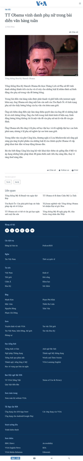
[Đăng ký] (32, 230)
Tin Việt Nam (10, 259)
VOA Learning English (52, 362)
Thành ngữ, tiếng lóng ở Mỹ (16, 362)
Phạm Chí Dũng (11, 313)
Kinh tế (45, 273)
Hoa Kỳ (8, 286)
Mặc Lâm (9, 304)
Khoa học (46, 281)
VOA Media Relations (13, 452)
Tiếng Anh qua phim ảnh (14, 357)
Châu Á (8, 281)
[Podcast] (27, 230)
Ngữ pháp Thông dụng (14, 353)
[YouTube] (34, 458)
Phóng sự (8, 335)
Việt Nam (9, 273)
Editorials (46, 452)
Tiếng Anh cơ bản (12, 349)
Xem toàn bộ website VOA (15, 398)
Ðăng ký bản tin (11, 245)
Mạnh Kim (9, 299)
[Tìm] (69, 458)
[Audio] (52, 458)
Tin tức (8, 9)
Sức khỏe (46, 286)
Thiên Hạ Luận (48, 304)
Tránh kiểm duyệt (12, 430)
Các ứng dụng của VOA (52, 412)
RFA (44, 448)
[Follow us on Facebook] (7, 230)
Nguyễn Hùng (10, 308)
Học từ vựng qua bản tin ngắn (17, 366)
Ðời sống (46, 277)
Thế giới (8, 277)
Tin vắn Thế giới (49, 326)
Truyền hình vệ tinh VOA (15, 326)
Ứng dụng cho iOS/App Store (16, 412)
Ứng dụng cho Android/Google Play (19, 416)
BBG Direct (9, 443)
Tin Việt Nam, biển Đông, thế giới (18, 331)
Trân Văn (46, 308)
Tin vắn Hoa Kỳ (49, 331)
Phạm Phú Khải (49, 299)
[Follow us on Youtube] (17, 230)
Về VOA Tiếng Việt (13, 380)
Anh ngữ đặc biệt (49, 349)
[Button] (73, 32)
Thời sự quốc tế (49, 259)
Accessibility (48, 443)
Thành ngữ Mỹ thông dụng (53, 353)
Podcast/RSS (48, 245)
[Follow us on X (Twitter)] (12, 230)
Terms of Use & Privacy (52, 380)
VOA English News (13, 448)
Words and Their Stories (52, 357)
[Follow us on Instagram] (22, 230)
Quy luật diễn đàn (12, 384)
